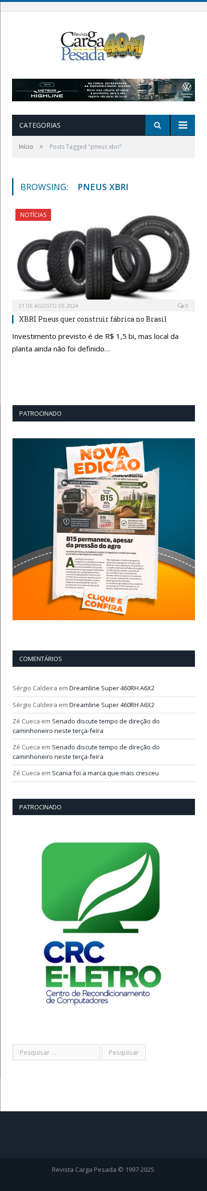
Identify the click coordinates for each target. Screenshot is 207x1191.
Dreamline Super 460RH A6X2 (112, 688)
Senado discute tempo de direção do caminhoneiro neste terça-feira (86, 726)
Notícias (33, 215)
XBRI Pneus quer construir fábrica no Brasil (93, 319)
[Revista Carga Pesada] (103, 45)
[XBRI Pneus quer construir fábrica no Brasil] (103, 257)
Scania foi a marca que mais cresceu (105, 773)
